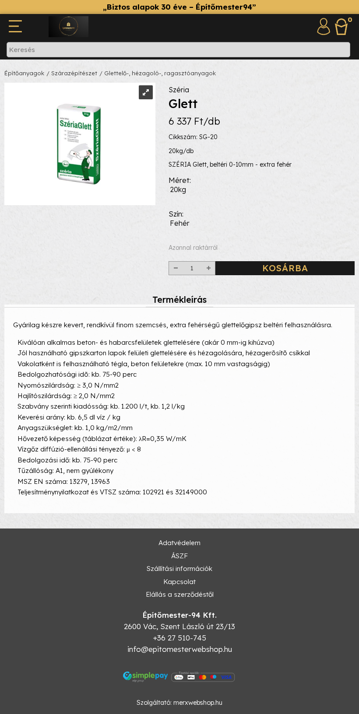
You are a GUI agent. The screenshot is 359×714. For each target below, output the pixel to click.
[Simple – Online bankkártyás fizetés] (179, 677)
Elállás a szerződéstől (180, 594)
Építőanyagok (24, 73)
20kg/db (181, 151)
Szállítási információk (179, 568)
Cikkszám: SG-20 (193, 137)
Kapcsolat (179, 582)
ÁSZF (179, 556)
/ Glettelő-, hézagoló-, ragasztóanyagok (157, 73)
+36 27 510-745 (179, 637)
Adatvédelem (179, 543)
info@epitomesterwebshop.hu (179, 649)
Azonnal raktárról (193, 248)
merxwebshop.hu (197, 703)
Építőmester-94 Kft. (179, 615)
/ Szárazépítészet (71, 73)
